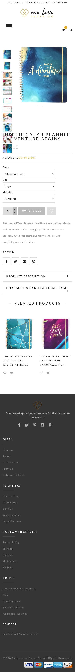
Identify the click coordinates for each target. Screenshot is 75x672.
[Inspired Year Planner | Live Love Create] (56, 333)
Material (7, 192)
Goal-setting (11, 496)
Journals (8, 468)
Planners (8, 449)
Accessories (10, 502)
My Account (10, 561)
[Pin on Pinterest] (33, 261)
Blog (5, 594)
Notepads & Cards (14, 474)
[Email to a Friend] (24, 261)
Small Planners (12, 514)
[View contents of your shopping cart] (63, 29)
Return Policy (11, 542)
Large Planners (12, 521)
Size (5, 179)
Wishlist (8, 567)
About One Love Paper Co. (19, 588)
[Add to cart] (11, 373)
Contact (8, 554)
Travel (6, 456)
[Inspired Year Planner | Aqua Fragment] (19, 333)
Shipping (8, 548)
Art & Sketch (11, 462)
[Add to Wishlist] (51, 211)
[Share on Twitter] (15, 261)
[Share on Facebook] (6, 261)
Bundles (8, 508)
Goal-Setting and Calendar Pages (37, 287)
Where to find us (13, 607)
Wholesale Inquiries (15, 613)
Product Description (26, 276)
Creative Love (11, 601)
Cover (6, 167)
